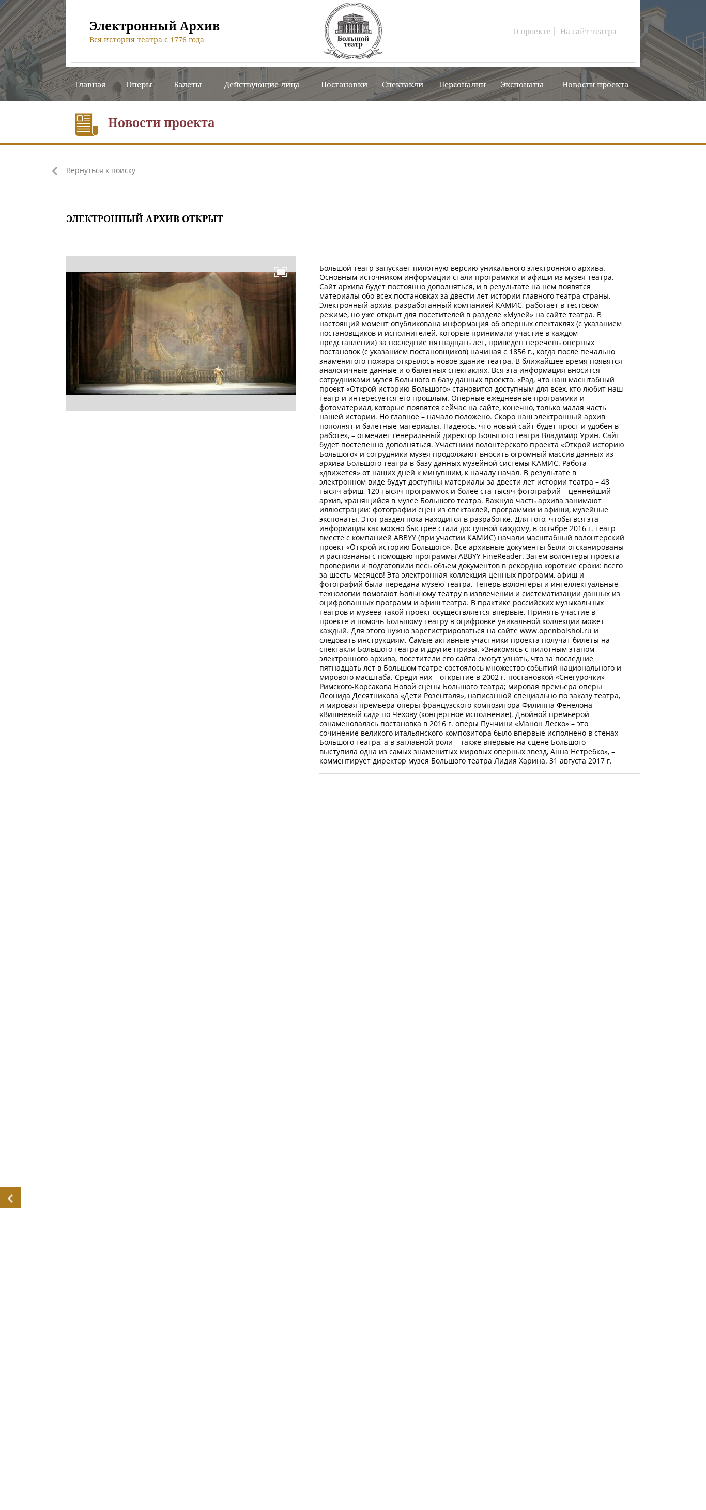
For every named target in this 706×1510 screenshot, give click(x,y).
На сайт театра (588, 31)
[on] (280, 271)
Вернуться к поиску (100, 170)
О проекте (532, 31)
